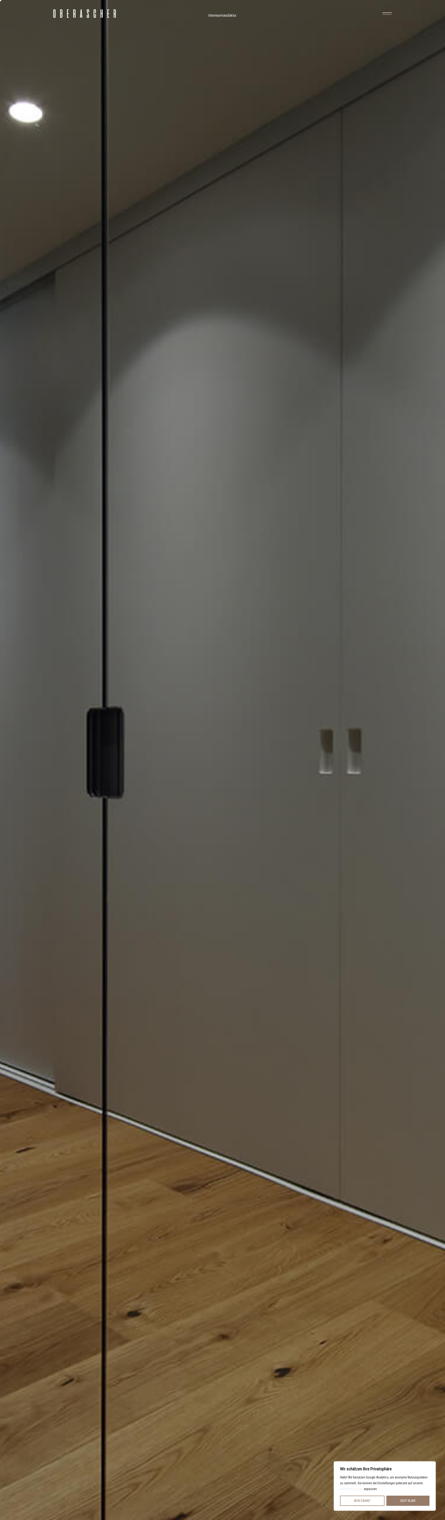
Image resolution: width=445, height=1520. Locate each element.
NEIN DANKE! (362, 1501)
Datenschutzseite (351, 1489)
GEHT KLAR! (408, 1501)
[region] (385, 1486)
